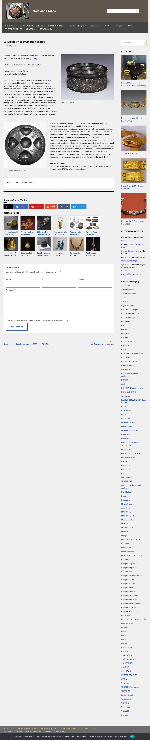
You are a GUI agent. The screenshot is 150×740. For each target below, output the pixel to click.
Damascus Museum (129, 361)
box (122, 325)
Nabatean (125, 544)
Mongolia (124, 536)
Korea (123, 496)
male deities (126, 508)
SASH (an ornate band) (130, 659)
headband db (126, 465)
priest (123, 635)
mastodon (80, 207)
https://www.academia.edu (75, 169)
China (123, 349)
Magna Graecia (127, 504)
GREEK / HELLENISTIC (131, 453)
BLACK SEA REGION (130, 313)
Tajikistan (125, 683)
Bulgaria (124, 337)
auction (33, 58)
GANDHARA (126, 435)
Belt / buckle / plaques (130, 310)
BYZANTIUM (126, 341)
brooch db (125, 333)
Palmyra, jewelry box (129, 611)
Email (44, 279)
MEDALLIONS (127, 520)
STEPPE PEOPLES (13, 29)
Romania (124, 651)
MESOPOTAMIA (128, 528)
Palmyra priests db (128, 587)
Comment (10, 290)
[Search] (136, 11)
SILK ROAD (126, 671)
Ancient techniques (128, 294)
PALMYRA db (126, 572)
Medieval (124, 524)
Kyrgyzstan (125, 500)
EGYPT (124, 407)
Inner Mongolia (127, 477)
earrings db (125, 396)
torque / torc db (127, 695)
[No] (147, 736)
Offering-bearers (127, 552)
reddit (52, 207)
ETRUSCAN (126, 411)
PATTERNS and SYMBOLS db (133, 619)
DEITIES (124, 380)
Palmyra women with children (132, 603)
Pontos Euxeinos (128, 251)
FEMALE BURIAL (128, 423)
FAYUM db (125, 419)
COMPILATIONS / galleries (31, 26)
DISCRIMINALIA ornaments (132, 388)
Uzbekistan (125, 707)
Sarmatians (95, 26)
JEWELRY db (126, 481)
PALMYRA (125, 560)
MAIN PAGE (10, 26)
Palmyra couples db (129, 568)
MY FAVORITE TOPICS (131, 540)
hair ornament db (128, 457)
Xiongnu (124, 715)
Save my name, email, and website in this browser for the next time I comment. (39, 320)
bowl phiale (125, 321)
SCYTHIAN (125, 667)
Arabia (123, 298)
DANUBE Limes (127, 365)
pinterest (38, 207)
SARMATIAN (126, 655)
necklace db (126, 548)
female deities (126, 427)
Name (9, 279)
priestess (125, 639)
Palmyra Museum (128, 584)
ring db (124, 643)
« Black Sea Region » (76, 26)
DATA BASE (7, 46)
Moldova (124, 532)
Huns (123, 473)
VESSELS (15, 46)
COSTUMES (126, 357)
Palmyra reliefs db (128, 591)
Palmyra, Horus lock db (130, 607)
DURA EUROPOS (128, 392)
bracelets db (126, 329)
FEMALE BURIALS (55, 26)
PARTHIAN (125, 615)
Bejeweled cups (127, 306)
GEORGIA (125, 449)
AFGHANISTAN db (128, 286)
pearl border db (127, 623)
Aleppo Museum (127, 290)
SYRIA (106, 26)
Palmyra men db (127, 580)
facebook (22, 207)
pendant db (125, 631)
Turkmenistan (126, 699)
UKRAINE (125, 703)
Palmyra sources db (129, 599)
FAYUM (124, 415)
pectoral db (125, 627)
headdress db (126, 469)
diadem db (125, 384)
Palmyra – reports (128, 564)
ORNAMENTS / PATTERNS (132, 556)
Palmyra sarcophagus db (131, 595)
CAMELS (125, 345)
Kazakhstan (126, 492)
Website (81, 279)
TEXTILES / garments (130, 687)
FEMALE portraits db (129, 431)
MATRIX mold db (128, 516)
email (66, 207)
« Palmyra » (118, 26)
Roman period (126, 647)
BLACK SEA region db (130, 317)
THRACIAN (126, 691)
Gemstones (126, 439)
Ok (132, 736)
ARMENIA (125, 302)
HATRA (131, 26)
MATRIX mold (126, 512)
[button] (35, 29)
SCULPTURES (127, 663)
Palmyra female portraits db (132, 576)
